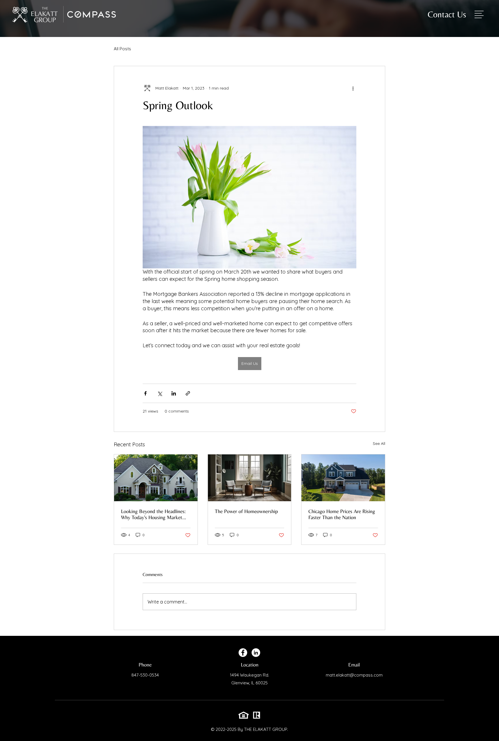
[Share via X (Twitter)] (159, 393)
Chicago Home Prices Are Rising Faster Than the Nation (341, 514)
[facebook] (243, 652)
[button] (479, 14)
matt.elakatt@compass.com (354, 675)
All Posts (122, 48)
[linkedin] (256, 652)
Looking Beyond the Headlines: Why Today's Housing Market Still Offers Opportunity (153, 514)
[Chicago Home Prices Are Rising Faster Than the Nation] (343, 477)
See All (379, 443)
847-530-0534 (145, 675)
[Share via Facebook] (145, 393)
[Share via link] (188, 393)
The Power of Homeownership (246, 511)
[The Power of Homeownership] (249, 477)
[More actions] (352, 88)
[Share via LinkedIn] (173, 393)
